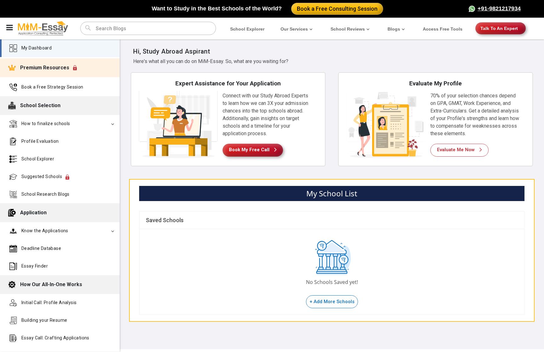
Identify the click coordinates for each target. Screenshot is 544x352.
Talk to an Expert (499, 28)
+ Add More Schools (331, 301)
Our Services (294, 29)
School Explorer (247, 29)
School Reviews (348, 29)
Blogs (394, 29)
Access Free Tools (442, 29)
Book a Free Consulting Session (337, 8)
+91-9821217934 (499, 8)
